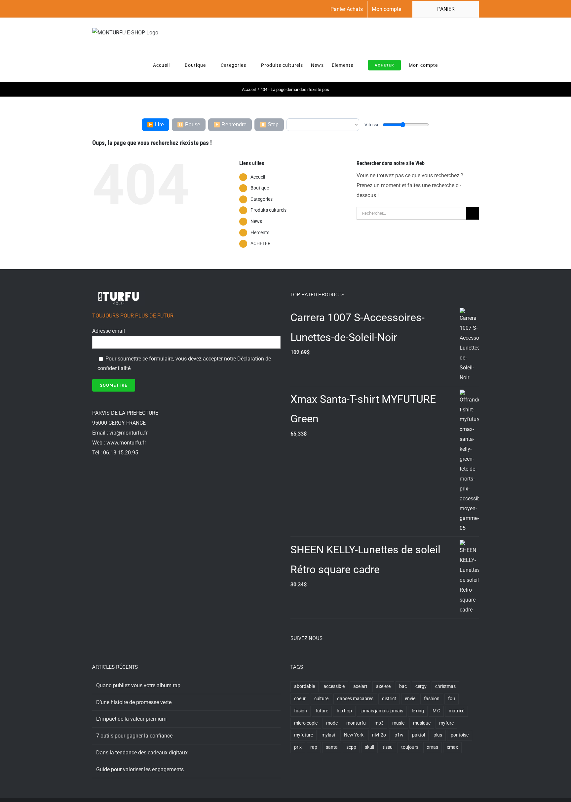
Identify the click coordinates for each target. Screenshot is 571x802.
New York (353, 735)
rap (313, 747)
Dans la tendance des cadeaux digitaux (142, 752)
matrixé (456, 711)
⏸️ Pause (188, 124)
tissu (388, 747)
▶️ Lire (155, 124)
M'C (436, 711)
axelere (383, 686)
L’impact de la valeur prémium (131, 719)
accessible (334, 686)
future (322, 711)
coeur (300, 698)
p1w (399, 735)
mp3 (379, 723)
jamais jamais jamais (382, 711)
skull (369, 747)
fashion (431, 698)
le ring (418, 711)
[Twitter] (301, 656)
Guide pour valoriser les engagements (140, 769)
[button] (469, 65)
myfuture (303, 735)
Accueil (257, 177)
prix (298, 747)
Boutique (259, 187)
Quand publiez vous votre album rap (138, 685)
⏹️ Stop (269, 124)
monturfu (356, 723)
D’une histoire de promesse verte (133, 702)
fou (451, 698)
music (398, 723)
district (389, 698)
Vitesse (371, 124)
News (256, 221)
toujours (409, 747)
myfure (446, 723)
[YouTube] (319, 656)
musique (422, 723)
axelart (360, 686)
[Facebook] (292, 656)
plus (438, 735)
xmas (432, 747)
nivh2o (379, 735)
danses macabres (355, 698)
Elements (259, 232)
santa (332, 747)
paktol (418, 735)
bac (403, 686)
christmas (445, 686)
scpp (351, 747)
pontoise (460, 735)
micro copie (306, 723)
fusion (300, 711)
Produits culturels (268, 210)
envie (410, 698)
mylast (328, 735)
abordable (304, 686)
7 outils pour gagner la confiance (134, 736)
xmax (452, 747)
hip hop (344, 711)
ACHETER (260, 243)
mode (332, 723)
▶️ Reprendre (230, 124)
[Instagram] (310, 656)
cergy (421, 686)
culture (321, 698)
